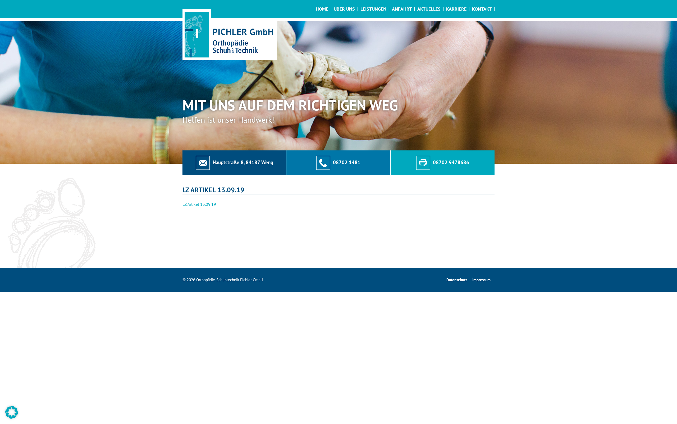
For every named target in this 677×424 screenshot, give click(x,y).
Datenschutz (456, 280)
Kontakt (482, 9)
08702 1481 (346, 162)
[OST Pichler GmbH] (229, 34)
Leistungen (373, 9)
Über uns (344, 9)
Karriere (456, 9)
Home (322, 9)
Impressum (481, 280)
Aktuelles (429, 9)
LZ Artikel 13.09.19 (199, 204)
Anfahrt (402, 9)
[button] (11, 412)
